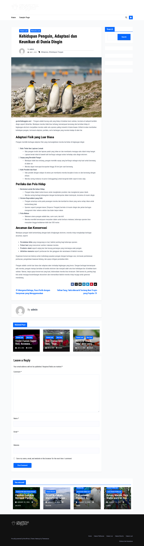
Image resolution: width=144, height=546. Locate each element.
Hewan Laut (23, 31)
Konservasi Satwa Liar (83, 492)
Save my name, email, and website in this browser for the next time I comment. (44, 458)
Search (110, 29)
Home (13, 17)
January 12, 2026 (84, 502)
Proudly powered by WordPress (20, 538)
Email (16, 432)
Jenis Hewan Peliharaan (114, 492)
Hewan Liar (80, 488)
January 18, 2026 (54, 502)
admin (32, 49)
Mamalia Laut (35, 31)
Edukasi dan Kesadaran (126, 541)
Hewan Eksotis (50, 492)
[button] (126, 17)
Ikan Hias (29, 337)
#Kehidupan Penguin (56, 52)
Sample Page (24, 17)
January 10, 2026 (114, 502)
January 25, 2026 (23, 502)
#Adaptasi (44, 52)
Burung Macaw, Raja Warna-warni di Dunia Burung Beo (117, 498)
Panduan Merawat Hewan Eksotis (25, 492)
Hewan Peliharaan (112, 488)
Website (16, 445)
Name (16, 418)
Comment (18, 372)
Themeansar (45, 538)
